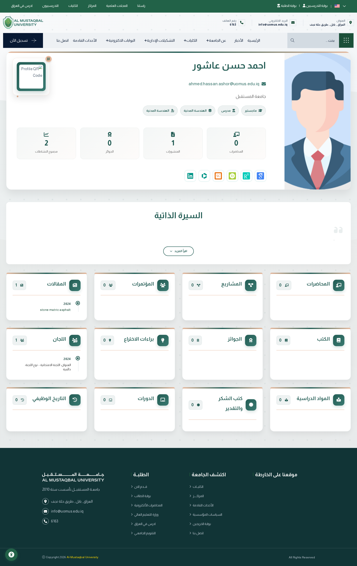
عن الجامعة (217, 40)
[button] (340, 5)
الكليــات (198, 486)
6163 (233, 24)
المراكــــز (198, 496)
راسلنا (141, 5)
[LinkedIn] (190, 176)
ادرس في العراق (21, 5)
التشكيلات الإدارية (161, 40)
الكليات (73, 5)
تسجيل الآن (19, 40)
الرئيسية (254, 40)
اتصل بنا (62, 40)
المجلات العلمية (116, 5)
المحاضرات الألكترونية (148, 505)
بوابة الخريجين (202, 524)
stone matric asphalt (55, 309)
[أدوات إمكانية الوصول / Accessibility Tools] (11, 554)
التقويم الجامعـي (145, 533)
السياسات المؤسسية (207, 514)
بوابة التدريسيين (317, 5)
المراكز (92, 5)
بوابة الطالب (142, 496)
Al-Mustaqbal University (82, 557)
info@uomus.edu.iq (273, 24)
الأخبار (238, 40)
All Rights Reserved (302, 557)
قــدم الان (140, 486)
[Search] (292, 40)
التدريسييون (50, 5)
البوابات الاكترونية (121, 40)
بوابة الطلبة (288, 5)
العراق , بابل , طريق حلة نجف (327, 24)
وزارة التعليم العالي (146, 514)
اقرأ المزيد (180, 251)
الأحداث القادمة (85, 40)
